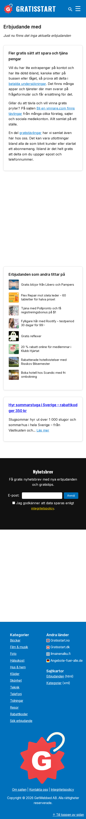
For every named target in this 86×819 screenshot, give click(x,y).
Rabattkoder (19, 714)
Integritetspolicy (62, 790)
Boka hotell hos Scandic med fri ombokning (43, 374)
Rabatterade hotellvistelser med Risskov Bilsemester (44, 361)
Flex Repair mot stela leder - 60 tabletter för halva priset (43, 297)
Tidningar (16, 701)
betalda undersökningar (27, 84)
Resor (14, 708)
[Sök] (70, 9)
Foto (13, 654)
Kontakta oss (38, 790)
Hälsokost (17, 661)
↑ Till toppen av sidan (68, 815)
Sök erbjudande (21, 721)
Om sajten (19, 790)
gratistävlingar (30, 133)
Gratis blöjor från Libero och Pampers (47, 284)
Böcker (15, 640)
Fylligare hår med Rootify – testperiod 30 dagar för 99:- (47, 323)
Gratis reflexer (31, 336)
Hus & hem (18, 667)
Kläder (14, 674)
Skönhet (16, 680)
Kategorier (54, 683)
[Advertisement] (43, 220)
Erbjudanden (55, 676)
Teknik (14, 687)
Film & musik (19, 647)
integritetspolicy (42, 508)
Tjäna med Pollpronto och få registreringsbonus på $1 (41, 310)
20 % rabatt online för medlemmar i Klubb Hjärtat (46, 349)
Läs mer (43, 430)
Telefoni (16, 694)
